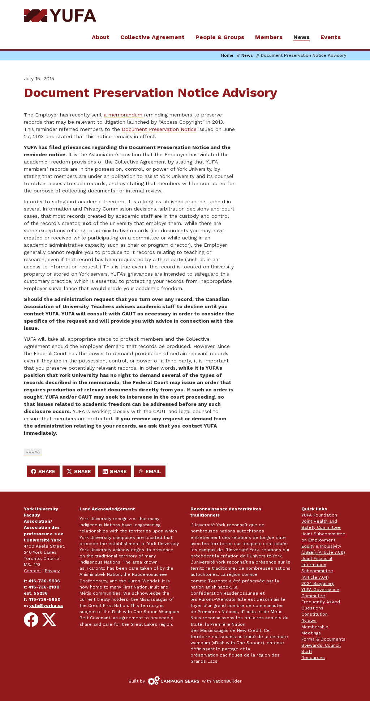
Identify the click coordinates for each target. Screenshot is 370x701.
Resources (313, 657)
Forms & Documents (323, 639)
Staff (306, 651)
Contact (32, 570)
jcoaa (33, 451)
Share (45, 472)
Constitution (314, 614)
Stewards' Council (321, 645)
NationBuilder (227, 681)
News (247, 55)
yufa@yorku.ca (46, 605)
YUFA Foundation (319, 515)
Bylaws (309, 620)
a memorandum (123, 115)
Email (151, 472)
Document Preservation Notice (159, 129)
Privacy (52, 570)
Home (227, 55)
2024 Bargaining (318, 583)
